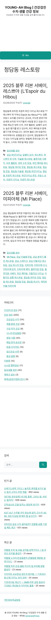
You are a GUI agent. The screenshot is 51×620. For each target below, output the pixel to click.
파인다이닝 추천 (29, 175)
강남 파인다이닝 (14, 155)
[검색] (43, 465)
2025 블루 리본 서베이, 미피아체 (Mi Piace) (25, 196)
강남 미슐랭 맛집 (24, 256)
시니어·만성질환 (13, 333)
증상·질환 (10, 356)
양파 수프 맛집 (24, 163)
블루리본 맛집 (37, 269)
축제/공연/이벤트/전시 (14, 379)
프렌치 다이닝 (12, 179)
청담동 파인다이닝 (33, 171)
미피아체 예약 (23, 269)
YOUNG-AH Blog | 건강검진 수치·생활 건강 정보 (25, 9)
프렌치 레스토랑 (27, 179)
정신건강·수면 (12, 351)
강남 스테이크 (21, 261)
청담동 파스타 (33, 281)
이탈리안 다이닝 (36, 273)
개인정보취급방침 (12, 600)
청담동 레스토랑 (34, 167)
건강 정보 (8, 315)
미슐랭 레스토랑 (25, 159)
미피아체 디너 (40, 265)
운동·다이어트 (12, 347)
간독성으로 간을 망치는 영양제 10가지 (21, 504)
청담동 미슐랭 (17, 171)
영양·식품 (10, 338)
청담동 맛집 (20, 281)
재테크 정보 (9, 374)
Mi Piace (11, 256)
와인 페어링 (22, 273)
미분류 (7, 361)
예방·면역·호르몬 (14, 342)
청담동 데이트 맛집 (17, 167)
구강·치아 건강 (13, 328)
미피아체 (29, 265)
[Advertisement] (25, 36)
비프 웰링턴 (11, 163)
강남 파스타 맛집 (16, 265)
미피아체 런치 (9, 269)
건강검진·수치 (12, 319)
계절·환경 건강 (13, 324)
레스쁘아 (39, 155)
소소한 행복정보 (11, 365)
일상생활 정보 (13, 150)
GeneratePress (32, 616)
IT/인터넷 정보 (11, 310)
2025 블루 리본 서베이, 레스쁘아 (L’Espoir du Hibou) (25, 91)
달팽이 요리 (28, 155)
